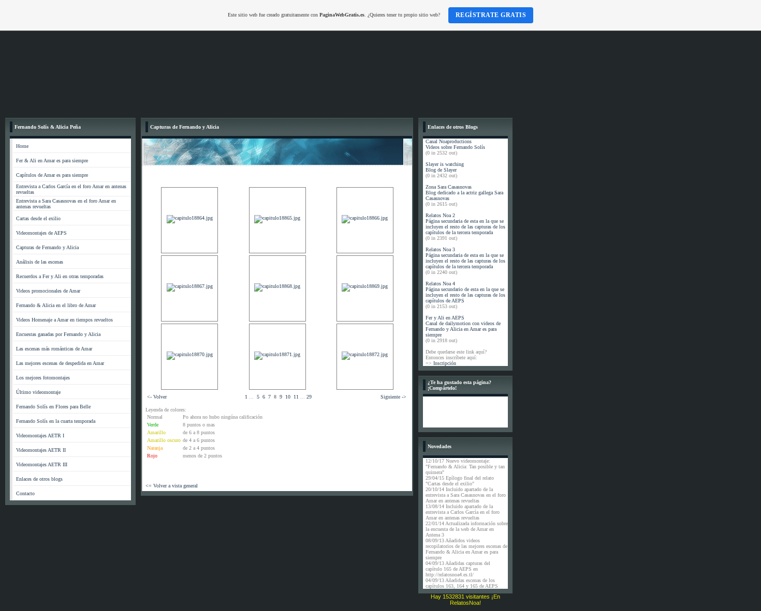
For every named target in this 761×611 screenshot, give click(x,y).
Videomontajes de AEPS (41, 233)
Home (22, 146)
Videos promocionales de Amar (48, 291)
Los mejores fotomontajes (43, 377)
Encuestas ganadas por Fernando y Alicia (58, 334)
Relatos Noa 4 (440, 283)
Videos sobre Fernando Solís (455, 147)
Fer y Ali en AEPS (445, 317)
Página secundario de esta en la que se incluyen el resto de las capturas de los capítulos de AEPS (465, 294)
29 (309, 397)
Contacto (25, 493)
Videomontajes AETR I (40, 435)
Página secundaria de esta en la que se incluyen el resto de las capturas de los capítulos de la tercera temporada (465, 226)
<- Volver (157, 397)
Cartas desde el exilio (38, 218)
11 (296, 397)
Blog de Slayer (441, 170)
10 (287, 397)
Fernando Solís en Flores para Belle (53, 406)
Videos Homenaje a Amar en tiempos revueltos (64, 320)
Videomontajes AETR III (41, 464)
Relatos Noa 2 (440, 215)
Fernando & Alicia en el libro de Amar (56, 305)
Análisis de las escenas (39, 262)
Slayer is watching (445, 164)
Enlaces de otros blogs (39, 479)
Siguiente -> (393, 397)
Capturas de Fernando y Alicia (47, 247)
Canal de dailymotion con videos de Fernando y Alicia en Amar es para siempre (463, 329)
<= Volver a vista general (171, 485)
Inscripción (444, 363)
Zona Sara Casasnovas (449, 187)
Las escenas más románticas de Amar (54, 349)
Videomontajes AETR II (41, 450)
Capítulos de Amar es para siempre (52, 175)
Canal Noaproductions (449, 141)
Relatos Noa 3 (440, 249)
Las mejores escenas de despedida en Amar (60, 363)
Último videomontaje (38, 392)
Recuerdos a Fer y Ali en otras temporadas (60, 276)
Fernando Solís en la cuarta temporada (55, 421)
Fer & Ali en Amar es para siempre (52, 160)
